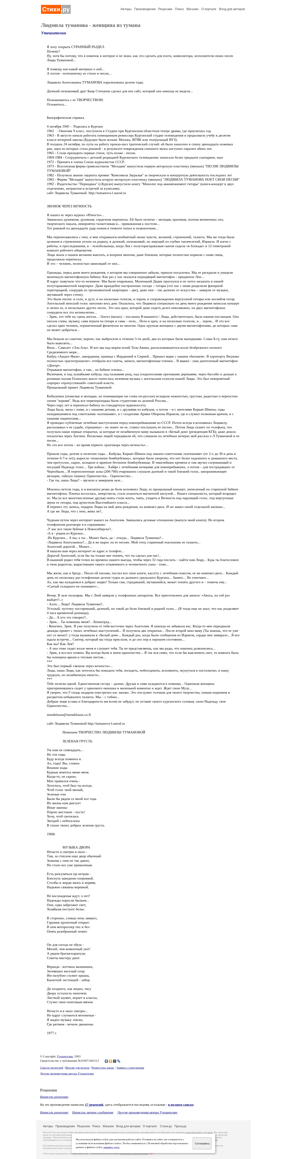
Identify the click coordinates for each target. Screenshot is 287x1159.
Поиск (179, 9)
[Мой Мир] (115, 1061)
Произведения (145, 9)
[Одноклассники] (111, 1061)
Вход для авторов (232, 9)
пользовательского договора (199, 1132)
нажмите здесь (111, 1147)
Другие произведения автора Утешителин (67, 1073)
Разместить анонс (103, 1067)
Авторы (126, 9)
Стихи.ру (166, 1126)
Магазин (192, 9)
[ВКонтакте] (106, 1061)
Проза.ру (180, 1126)
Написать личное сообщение (92, 1112)
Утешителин (53, 33)
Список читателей (51, 1067)
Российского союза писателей (134, 1154)
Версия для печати (77, 1067)
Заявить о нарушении (130, 1067)
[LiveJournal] (119, 1061)
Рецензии (165, 9)
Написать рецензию (54, 1097)
